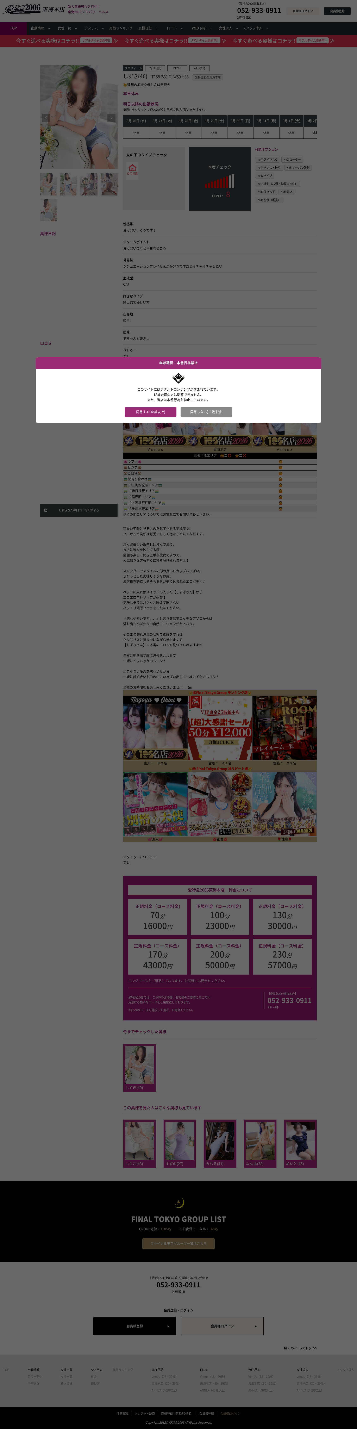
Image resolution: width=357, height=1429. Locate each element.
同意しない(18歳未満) (206, 412)
